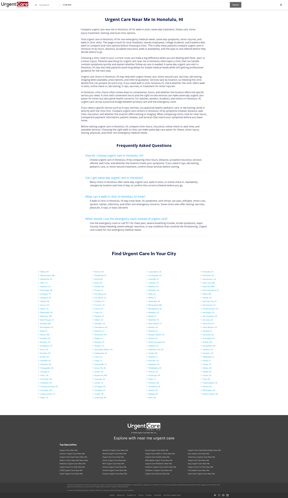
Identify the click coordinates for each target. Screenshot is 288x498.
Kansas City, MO (100, 375)
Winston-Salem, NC (210, 394)
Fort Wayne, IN (100, 294)
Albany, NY (44, 271)
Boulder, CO (45, 342)
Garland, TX (99, 316)
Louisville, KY (153, 279)
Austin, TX (44, 308)
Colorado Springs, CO (49, 386)
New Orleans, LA (155, 323)
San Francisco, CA (210, 316)
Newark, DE (153, 327)
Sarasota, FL (207, 331)
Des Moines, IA (100, 275)
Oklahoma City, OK (155, 349)
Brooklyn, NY (45, 338)
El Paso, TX (98, 290)
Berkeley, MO (45, 323)
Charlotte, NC (45, 364)
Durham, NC (99, 286)
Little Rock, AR (100, 397)
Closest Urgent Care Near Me (114, 474)
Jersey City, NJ (100, 368)
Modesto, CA (153, 312)
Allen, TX (43, 283)
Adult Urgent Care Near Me (71, 474)
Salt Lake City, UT (210, 301)
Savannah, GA (208, 334)
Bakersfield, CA (46, 312)
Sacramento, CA (209, 279)
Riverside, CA (208, 271)
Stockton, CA (208, 353)
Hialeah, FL (98, 338)
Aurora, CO (44, 305)
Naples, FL (152, 316)
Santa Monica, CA (210, 327)
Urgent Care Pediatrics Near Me (158, 463)
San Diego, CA (208, 312)
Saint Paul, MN (208, 286)
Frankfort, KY (99, 301)
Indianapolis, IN (100, 353)
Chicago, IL (44, 371)
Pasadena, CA (153, 364)
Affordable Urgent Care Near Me (158, 460)
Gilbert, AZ (98, 320)
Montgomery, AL (155, 308)
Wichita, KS (207, 386)
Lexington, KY (99, 390)
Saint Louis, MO (209, 283)
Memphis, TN (153, 290)
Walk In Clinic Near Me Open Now (74, 460)
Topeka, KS (207, 371)
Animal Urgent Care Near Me (114, 470)
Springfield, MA (209, 345)
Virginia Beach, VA (210, 383)
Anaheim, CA (45, 286)
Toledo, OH (207, 368)
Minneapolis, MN (155, 305)
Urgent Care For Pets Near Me (200, 467)
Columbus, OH (46, 390)
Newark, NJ (152, 331)
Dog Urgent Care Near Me (199, 463)
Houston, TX (99, 345)
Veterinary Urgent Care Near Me (201, 457)
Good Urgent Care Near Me (156, 450)
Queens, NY (153, 390)
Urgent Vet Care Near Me (198, 460)
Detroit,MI (98, 279)
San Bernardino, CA (210, 308)
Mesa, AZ (152, 294)
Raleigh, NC (153, 394)
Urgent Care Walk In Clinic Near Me (160, 453)
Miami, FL (152, 297)
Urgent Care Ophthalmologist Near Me (204, 450)
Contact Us (131, 495)
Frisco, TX (98, 312)
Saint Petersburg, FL (211, 290)
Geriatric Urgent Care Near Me (115, 450)
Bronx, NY (44, 349)
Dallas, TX (44, 397)
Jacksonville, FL (100, 364)
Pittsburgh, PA (154, 375)
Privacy (149, 495)
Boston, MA (44, 334)
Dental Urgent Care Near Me (114, 453)
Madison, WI (153, 286)
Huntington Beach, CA (103, 349)
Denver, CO (99, 271)
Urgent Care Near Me (69, 450)
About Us (120, 495)
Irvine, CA (98, 357)
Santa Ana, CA (208, 323)
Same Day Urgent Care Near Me (201, 474)
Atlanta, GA (44, 301)
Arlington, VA (45, 297)
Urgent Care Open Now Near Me (73, 457)
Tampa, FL (207, 360)
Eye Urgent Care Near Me (198, 453)
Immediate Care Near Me (198, 470)
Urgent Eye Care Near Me (113, 457)
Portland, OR (153, 383)
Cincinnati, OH (46, 379)
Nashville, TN (153, 320)
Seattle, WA (207, 342)
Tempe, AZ (207, 364)
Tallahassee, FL (208, 357)
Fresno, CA (98, 308)
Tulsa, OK (206, 379)
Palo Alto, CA (153, 360)
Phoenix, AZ (153, 371)
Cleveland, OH (46, 383)
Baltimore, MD (46, 316)
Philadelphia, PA (154, 368)
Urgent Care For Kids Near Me (72, 467)
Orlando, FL (153, 357)
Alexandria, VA (46, 279)
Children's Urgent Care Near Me (158, 470)
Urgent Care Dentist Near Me (157, 474)
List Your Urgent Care (172, 495)
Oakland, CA (153, 345)
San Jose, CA (208, 320)
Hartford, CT (99, 331)
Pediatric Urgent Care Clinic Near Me (160, 467)
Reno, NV (152, 397)
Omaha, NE (152, 353)
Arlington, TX (45, 294)
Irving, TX (98, 360)
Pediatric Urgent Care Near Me (72, 463)
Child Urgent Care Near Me (71, 470)
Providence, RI (154, 386)
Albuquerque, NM (47, 275)
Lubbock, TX (153, 283)
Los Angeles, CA (154, 275)
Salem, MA (207, 294)
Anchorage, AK (46, 290)
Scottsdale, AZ (208, 338)
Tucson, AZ (207, 375)
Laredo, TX (98, 383)
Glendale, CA (99, 323)
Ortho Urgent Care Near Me (114, 460)
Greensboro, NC (100, 327)
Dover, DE (98, 283)
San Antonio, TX (209, 305)
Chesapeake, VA (46, 368)
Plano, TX (152, 379)
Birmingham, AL (46, 327)
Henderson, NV (100, 334)
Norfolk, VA (152, 338)
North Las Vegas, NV (156, 342)
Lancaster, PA (99, 379)
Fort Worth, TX (100, 297)
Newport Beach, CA (156, 334)
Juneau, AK (98, 371)
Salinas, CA (207, 297)
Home (112, 495)
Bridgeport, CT (46, 345)
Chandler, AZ (45, 360)
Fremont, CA (99, 305)
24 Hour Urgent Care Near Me (72, 453)
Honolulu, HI (99, 342)
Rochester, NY (208, 275)
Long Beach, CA (154, 271)
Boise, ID (43, 331)
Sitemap (157, 495)
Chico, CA (44, 375)
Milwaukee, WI (154, 301)
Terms (140, 495)
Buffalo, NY (44, 357)
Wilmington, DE (209, 390)
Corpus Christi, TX (47, 394)
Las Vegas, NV (100, 386)
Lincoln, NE (98, 394)
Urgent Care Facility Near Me (157, 457)
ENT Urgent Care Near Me (113, 463)
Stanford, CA (208, 349)
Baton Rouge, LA (47, 320)
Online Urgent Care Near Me (114, 467)
